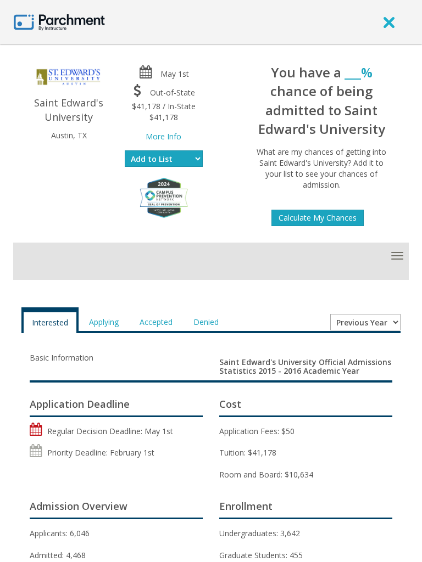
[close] (389, 22)
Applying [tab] (104, 322)
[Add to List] (164, 158)
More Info (163, 136)
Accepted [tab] (156, 322)
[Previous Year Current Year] (365, 322)
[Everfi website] (163, 197)
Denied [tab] (206, 322)
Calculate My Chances (318, 217)
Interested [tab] (50, 322)
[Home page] (59, 21)
